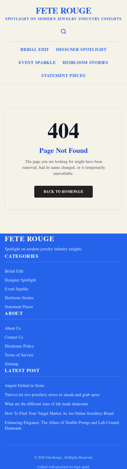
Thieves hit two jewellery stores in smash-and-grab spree (52, 394)
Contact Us (14, 337)
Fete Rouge (63, 10)
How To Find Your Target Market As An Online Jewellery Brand (59, 413)
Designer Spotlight (81, 49)
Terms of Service (19, 355)
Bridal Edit (34, 49)
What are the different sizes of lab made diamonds (46, 403)
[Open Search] (63, 31)
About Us (13, 328)
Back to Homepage (64, 191)
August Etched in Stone (24, 385)
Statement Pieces (63, 75)
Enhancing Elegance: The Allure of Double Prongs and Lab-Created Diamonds (62, 425)
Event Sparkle (37, 62)
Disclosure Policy (19, 346)
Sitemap (11, 363)
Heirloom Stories (85, 62)
